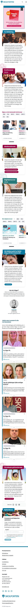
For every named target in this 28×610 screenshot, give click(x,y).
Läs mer (6, 72)
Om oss (4, 570)
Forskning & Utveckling (8, 566)
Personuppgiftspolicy (7, 603)
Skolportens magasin (7, 555)
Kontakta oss (5, 587)
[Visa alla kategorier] (24, 348)
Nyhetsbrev (5, 553)
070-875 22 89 (14, 312)
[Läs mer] (14, 339)
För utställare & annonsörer (9, 568)
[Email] (19, 505)
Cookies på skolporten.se (8, 601)
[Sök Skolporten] (22, 2)
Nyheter (4, 564)
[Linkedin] (16, 505)
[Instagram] (11, 591)
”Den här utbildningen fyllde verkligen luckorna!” (13, 383)
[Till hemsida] (10, 596)
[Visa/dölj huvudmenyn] (26, 2)
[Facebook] (13, 505)
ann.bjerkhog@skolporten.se (14, 313)
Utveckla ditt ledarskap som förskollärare (9, 238)
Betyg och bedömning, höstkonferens (8, 133)
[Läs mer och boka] (10, 125)
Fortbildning (5, 562)
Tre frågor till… (7, 350)
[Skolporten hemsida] (7, 2)
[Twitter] (6, 591)
